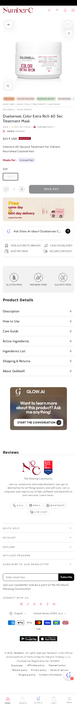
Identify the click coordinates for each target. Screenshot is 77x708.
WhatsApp (57, 505)
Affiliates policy (36, 665)
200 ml (12, 177)
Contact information (50, 674)
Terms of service (59, 670)
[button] (57, 10)
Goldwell (9, 109)
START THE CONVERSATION (36, 422)
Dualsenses (25, 109)
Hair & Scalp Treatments (31, 104)
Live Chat (41, 512)
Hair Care (8, 104)
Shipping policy (27, 674)
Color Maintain (25, 99)
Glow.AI (38, 703)
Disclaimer (17, 665)
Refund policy (20, 670)
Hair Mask (54, 104)
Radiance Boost (46, 99)
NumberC (19, 652)
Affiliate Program (17, 555)
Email (37, 505)
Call (20, 505)
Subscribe (66, 577)
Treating (9, 99)
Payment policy (57, 665)
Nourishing (64, 99)
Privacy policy (39, 670)
